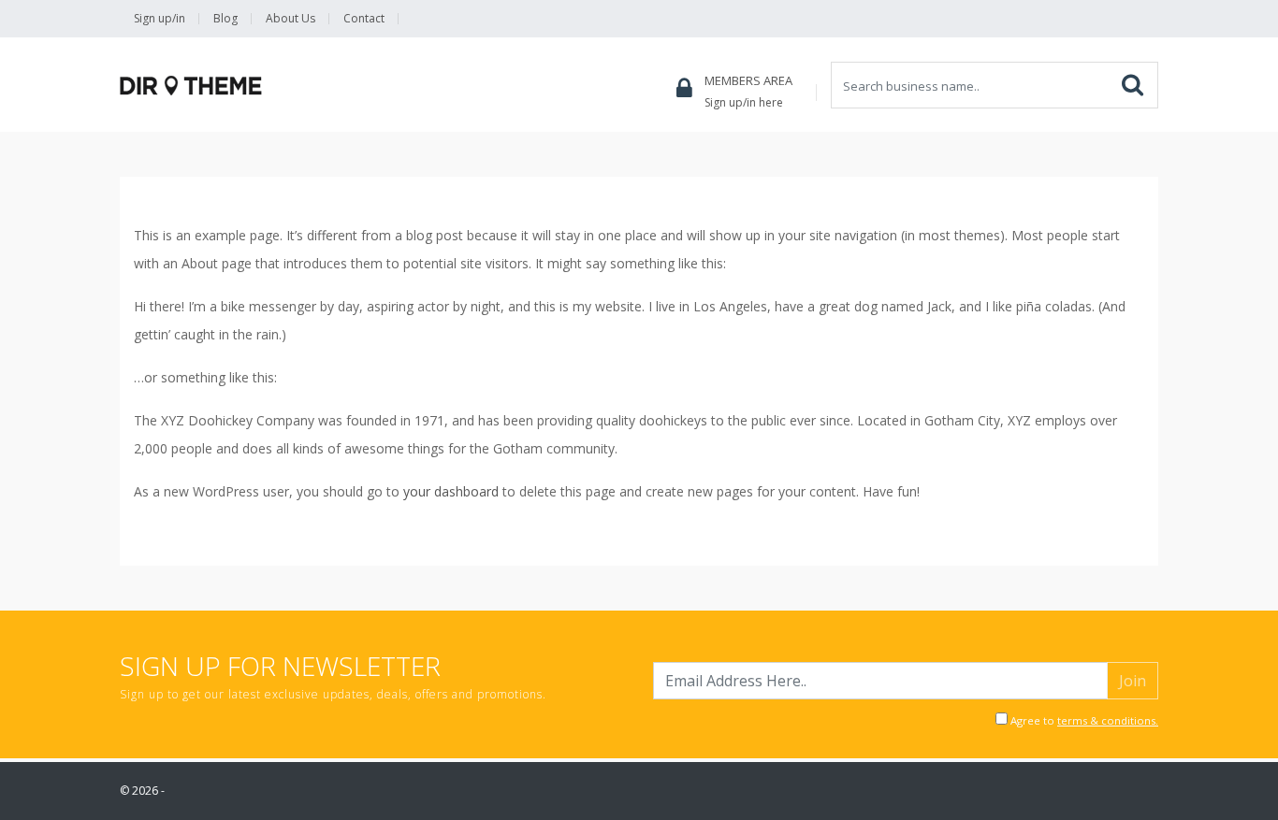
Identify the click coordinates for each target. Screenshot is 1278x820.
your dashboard (451, 491)
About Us (290, 18)
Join (1132, 680)
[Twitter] (1009, 19)
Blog (225, 18)
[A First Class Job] (191, 86)
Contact (364, 18)
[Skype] (1110, 19)
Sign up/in (159, 18)
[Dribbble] (1076, 19)
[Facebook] (1042, 19)
